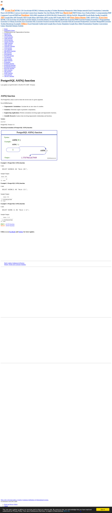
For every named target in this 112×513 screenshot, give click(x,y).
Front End (10, 10)
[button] (56, 2)
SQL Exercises (38, 21)
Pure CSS (4, 13)
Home (6, 29)
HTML (17, 10)
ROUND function (9, 68)
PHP (74, 13)
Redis (93, 15)
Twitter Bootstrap (58, 10)
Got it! (103, 509)
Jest (48, 13)
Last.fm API (51, 17)
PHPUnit (17, 15)
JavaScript (28, 10)
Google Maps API (32, 17)
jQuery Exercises (38, 19)
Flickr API (43, 17)
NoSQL (75, 15)
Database (25, 15)
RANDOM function (9, 67)
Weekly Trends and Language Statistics (15, 264)
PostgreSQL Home (9, 30)
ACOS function (8, 37)
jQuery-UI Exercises (51, 19)
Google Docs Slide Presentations (80, 24)
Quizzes (15, 26)
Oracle (88, 15)
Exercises (103, 17)
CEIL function (8, 44)
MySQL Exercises (61, 21)
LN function (7, 57)
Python (79, 13)
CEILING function (9, 46)
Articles (20, 26)
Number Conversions (100, 24)
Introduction (7, 33)
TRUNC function (9, 76)
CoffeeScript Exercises (66, 19)
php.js (49, 10)
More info (67, 511)
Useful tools (43, 24)
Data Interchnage (78, 17)
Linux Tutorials (6, 26)
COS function (8, 48)
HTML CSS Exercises (8, 19)
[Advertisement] (21, 89)
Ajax (97, 17)
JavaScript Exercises (24, 19)
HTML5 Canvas (14, 13)
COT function (8, 49)
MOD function (8, 60)
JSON (92, 17)
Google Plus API (10, 17)
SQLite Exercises (74, 21)
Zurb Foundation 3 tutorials (98, 10)
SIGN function (8, 70)
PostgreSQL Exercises (88, 21)
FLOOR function (9, 56)
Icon (35, 13)
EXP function (8, 54)
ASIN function (8, 38)
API (2, 17)
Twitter (20, 232)
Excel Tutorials (33, 24)
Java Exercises (27, 21)
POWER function (9, 63)
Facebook (12, 232)
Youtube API (21, 17)
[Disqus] (56, 340)
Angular (40, 13)
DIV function (8, 52)
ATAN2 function (9, 41)
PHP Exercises (80, 19)
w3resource (4, 4)
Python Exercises (91, 19)
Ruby (93, 13)
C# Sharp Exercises (14, 21)
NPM (57, 13)
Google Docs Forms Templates (58, 24)
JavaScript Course (27, 13)
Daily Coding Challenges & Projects (14, 263)
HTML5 (35, 10)
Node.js (88, 13)
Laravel (11, 15)
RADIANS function (9, 65)
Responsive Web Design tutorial (76, 10)
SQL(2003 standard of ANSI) (40, 15)
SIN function (7, 71)
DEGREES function (10, 51)
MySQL (54, 15)
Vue (45, 13)
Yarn (61, 13)
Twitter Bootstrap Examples (11, 24)
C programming (102, 13)
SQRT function (8, 73)
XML (88, 17)
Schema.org (42, 10)
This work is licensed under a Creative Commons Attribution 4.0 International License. (25, 500)
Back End (67, 13)
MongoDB (81, 15)
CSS (22, 10)
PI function (7, 62)
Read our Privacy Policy (11, 504)
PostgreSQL (61, 15)
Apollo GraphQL (101, 15)
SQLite (69, 15)
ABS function (8, 35)
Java (83, 13)
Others (24, 24)
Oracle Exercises (49, 21)
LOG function (8, 59)
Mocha (52, 13)
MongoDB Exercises (103, 21)
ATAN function (8, 40)
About (6, 506)
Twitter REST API (63, 17)
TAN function (8, 74)
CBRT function (8, 43)
